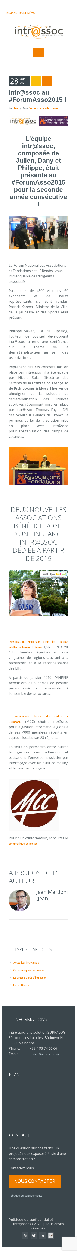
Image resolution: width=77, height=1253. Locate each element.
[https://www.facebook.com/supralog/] (51, 1235)
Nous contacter (34, 1181)
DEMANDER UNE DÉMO (20, 12)
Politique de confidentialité (25, 1195)
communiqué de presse (23, 843)
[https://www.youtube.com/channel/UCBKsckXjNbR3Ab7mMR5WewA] (25, 1235)
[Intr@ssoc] (38, 32)
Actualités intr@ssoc (26, 962)
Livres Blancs (21, 985)
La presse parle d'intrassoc (29, 977)
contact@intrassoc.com (44, 1053)
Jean (16, 108)
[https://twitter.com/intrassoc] (34, 1235)
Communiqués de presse (43, 108)
